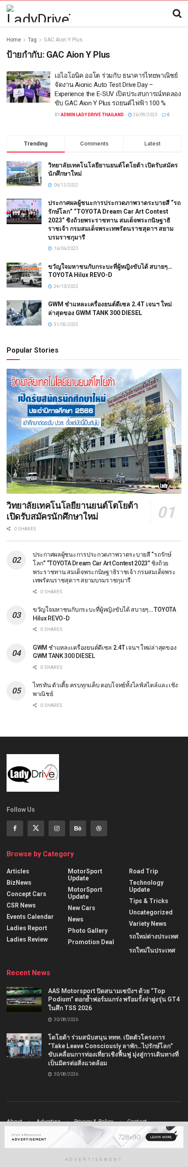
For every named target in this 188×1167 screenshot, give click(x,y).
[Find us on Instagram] (57, 828)
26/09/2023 (144, 114)
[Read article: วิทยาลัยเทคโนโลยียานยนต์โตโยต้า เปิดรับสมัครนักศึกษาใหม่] (94, 431)
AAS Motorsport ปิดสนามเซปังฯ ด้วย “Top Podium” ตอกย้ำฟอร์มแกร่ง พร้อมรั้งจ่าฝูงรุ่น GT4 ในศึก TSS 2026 (114, 999)
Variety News (148, 923)
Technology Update (146, 886)
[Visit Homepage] (38, 13)
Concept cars (26, 893)
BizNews (19, 882)
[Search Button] (177, 13)
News (76, 919)
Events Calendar (30, 916)
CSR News (21, 905)
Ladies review (27, 939)
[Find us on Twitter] (36, 828)
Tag (32, 40)
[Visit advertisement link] (94, 1137)
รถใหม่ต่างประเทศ (153, 936)
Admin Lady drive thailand (92, 114)
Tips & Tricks (148, 900)
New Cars (81, 907)
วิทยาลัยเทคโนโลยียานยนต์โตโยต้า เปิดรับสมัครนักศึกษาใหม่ (72, 511)
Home (14, 40)
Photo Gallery (88, 930)
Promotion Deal (91, 941)
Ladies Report (27, 928)
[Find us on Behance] (78, 828)
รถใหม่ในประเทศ (152, 950)
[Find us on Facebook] (15, 828)
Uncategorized (151, 912)
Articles (18, 871)
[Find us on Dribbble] (99, 828)
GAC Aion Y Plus (63, 40)
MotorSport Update (85, 875)
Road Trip (143, 871)
